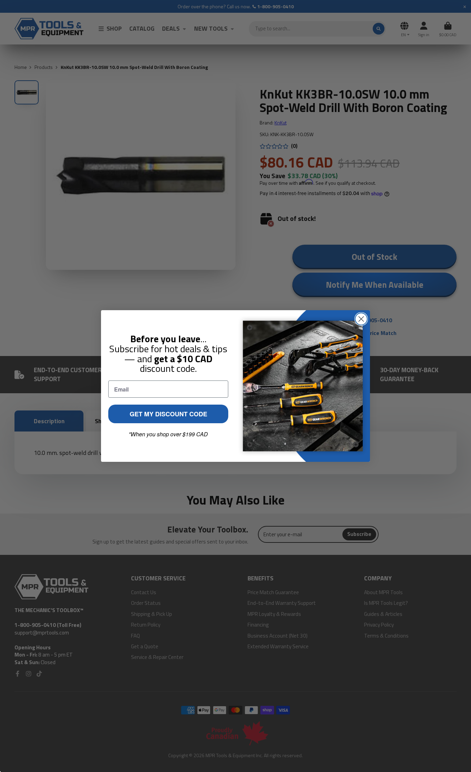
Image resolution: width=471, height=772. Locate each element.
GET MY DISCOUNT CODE (168, 413)
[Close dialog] (361, 319)
